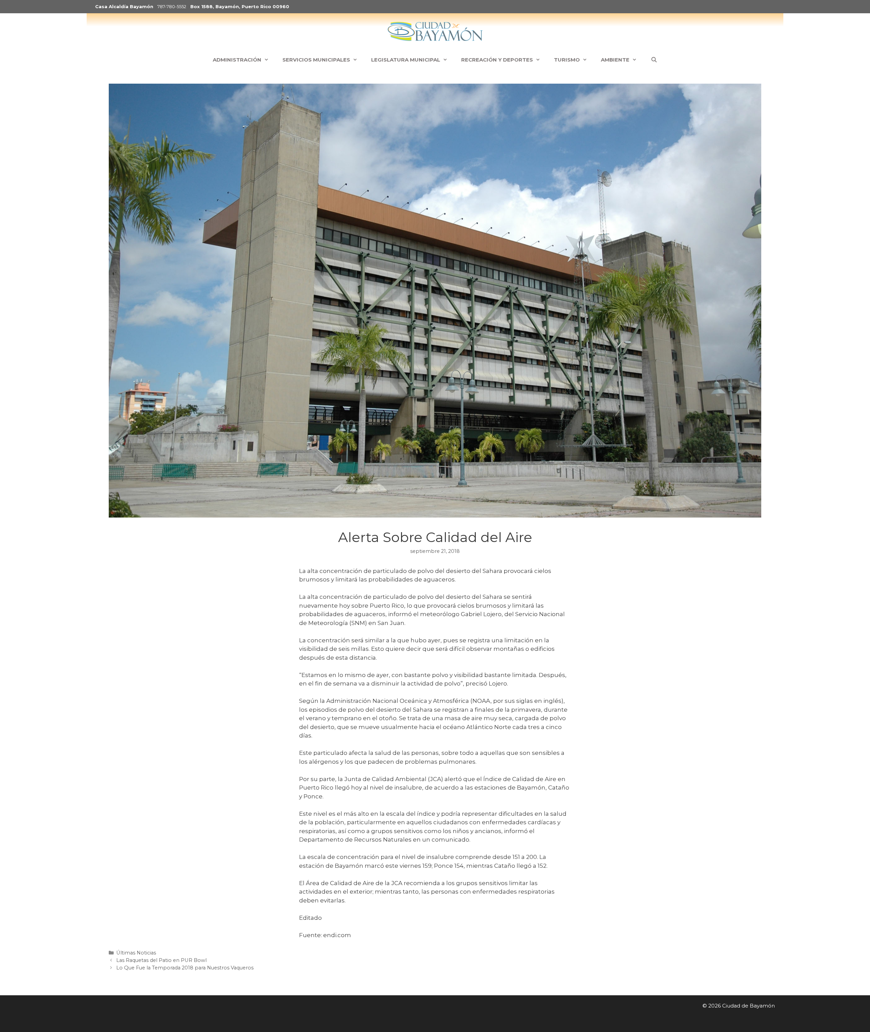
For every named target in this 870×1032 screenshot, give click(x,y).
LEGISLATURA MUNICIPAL (405, 59)
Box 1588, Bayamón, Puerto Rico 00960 (239, 6)
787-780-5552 (171, 6)
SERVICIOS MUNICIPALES (316, 59)
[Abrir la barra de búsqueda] (654, 60)
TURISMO (567, 59)
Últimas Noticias (136, 953)
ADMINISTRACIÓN (237, 59)
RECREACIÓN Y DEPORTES (497, 59)
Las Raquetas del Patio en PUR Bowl (161, 960)
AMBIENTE (615, 59)
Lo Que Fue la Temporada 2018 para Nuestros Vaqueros (185, 968)
